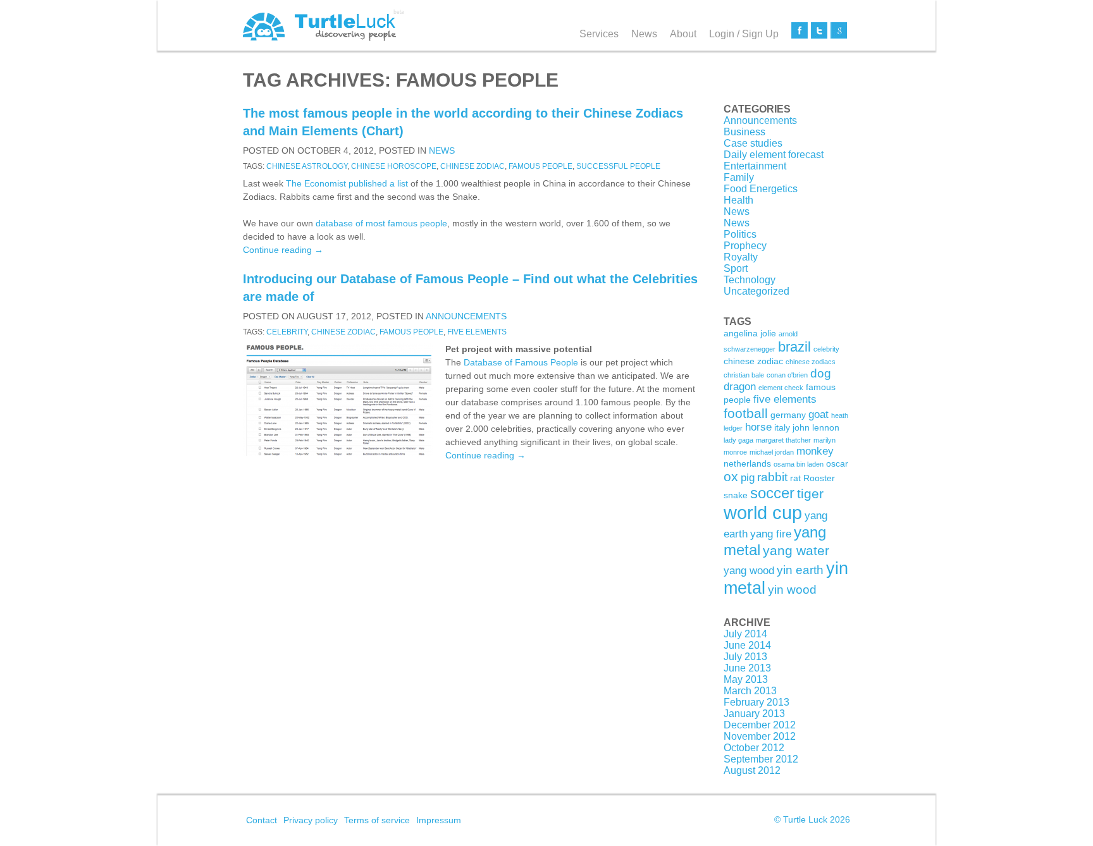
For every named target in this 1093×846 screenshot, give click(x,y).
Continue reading (283, 250)
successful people (618, 166)
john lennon (816, 427)
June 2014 (747, 645)
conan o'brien (787, 375)
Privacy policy (310, 820)
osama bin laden (799, 464)
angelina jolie (750, 333)
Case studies (753, 143)
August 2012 (752, 770)
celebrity (286, 332)
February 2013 (756, 702)
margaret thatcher (783, 440)
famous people (540, 166)
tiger (810, 493)
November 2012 (760, 736)
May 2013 (746, 679)
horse (758, 427)
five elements (477, 332)
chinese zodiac (472, 166)
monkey (815, 451)
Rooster (819, 478)
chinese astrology (306, 166)
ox (731, 476)
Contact (261, 820)
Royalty (741, 257)
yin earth (800, 570)
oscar (837, 463)
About (683, 33)
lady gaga (738, 440)
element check (780, 387)
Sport (736, 268)
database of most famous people (381, 223)
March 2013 (750, 690)
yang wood (749, 571)
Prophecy (745, 245)
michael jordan (772, 452)
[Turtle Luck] (323, 25)
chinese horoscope (393, 166)
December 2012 (760, 725)
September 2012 (761, 759)
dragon (740, 387)
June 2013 (747, 668)
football (746, 413)
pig (748, 478)
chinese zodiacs (811, 361)
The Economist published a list (347, 183)
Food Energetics (761, 188)
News (644, 33)
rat (795, 478)
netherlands (747, 463)
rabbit (772, 477)
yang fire (770, 534)
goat (818, 414)
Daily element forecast (774, 154)
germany (788, 415)
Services (599, 33)
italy (782, 427)
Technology (749, 279)
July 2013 (745, 656)
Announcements (466, 316)
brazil (794, 347)
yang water (796, 550)
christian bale (744, 375)
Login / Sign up (744, 33)
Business (744, 131)
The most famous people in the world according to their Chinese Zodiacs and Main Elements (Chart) (463, 122)
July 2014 (745, 633)
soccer (772, 492)
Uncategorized (756, 291)
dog (820, 373)
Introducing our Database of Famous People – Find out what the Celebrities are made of (470, 287)
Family (739, 177)
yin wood (792, 589)
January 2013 (754, 713)
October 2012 (754, 747)
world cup (763, 512)
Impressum (438, 820)
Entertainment (755, 166)
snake (736, 495)
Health (738, 200)
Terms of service (377, 820)
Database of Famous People (521, 362)
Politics (740, 234)
